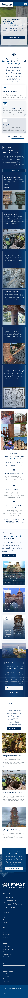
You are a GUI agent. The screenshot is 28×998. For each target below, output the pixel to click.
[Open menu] (25, 4)
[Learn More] (6, 187)
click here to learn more (18, 138)
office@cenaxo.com (11, 900)
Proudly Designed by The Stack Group (15, 993)
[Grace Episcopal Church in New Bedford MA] (14, 780)
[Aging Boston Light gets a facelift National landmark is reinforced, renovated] (14, 817)
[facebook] (6, 908)
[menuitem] (14, 917)
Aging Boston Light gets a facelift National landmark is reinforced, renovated (13, 830)
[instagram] (9, 908)
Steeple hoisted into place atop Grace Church (12, 756)
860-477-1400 (9, 897)
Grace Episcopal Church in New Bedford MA (13, 793)
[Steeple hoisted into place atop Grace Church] (14, 743)
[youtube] (14, 908)
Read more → (6, 766)
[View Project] (8, 609)
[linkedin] (11, 908)
